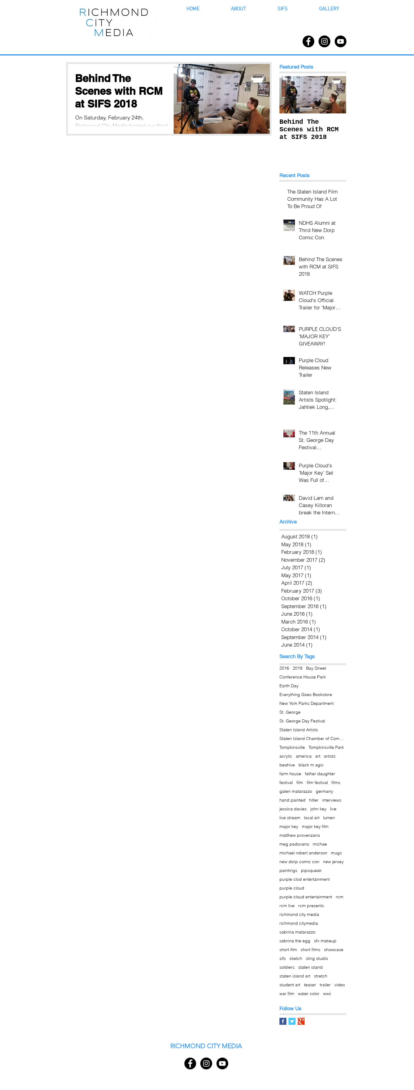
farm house (290, 773)
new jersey (333, 861)
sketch (295, 958)
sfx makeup (325, 941)
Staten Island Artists (298, 729)
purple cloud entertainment (305, 897)
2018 (297, 668)
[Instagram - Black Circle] (324, 41)
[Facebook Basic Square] (282, 1021)
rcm (339, 897)
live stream (289, 817)
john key (318, 809)
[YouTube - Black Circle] (340, 41)
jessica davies (293, 809)
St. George (290, 712)
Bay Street (316, 668)
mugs (336, 853)
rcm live (287, 905)
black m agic (311, 765)
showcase (333, 949)
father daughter (320, 773)
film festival (317, 782)
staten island (310, 967)
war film (286, 993)
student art (289, 984)
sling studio (317, 958)
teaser (310, 984)
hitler (314, 800)
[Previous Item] (289, 94)
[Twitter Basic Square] (292, 1021)
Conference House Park (302, 677)
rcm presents (311, 905)
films (336, 782)
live (333, 809)
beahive (287, 765)
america (304, 756)
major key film (315, 826)
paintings (288, 870)
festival (286, 782)
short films (310, 949)
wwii (327, 993)
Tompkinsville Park (326, 747)
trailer (325, 984)
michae (320, 844)
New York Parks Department (306, 703)
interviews (331, 800)
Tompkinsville (292, 747)
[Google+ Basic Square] (301, 1021)
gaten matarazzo (295, 791)
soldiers (287, 967)
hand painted (292, 800)
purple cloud (291, 888)
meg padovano (294, 844)
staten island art (294, 976)
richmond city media (299, 914)
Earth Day (289, 685)
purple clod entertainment (304, 879)
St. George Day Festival (302, 721)
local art (311, 817)
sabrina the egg (294, 941)
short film (288, 949)
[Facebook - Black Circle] (308, 41)
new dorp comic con (299, 861)
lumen (329, 817)
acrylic (285, 756)
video (339, 984)
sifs (282, 958)
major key (288, 826)
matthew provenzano (299, 835)
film (299, 782)
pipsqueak (311, 870)
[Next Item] (336, 94)
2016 (284, 668)
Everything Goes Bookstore (305, 694)
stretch (320, 976)
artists (330, 756)
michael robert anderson (303, 853)
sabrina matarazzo (297, 932)
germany (324, 791)
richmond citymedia (298, 923)
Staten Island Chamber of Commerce (312, 738)
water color (308, 993)
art (317, 756)
